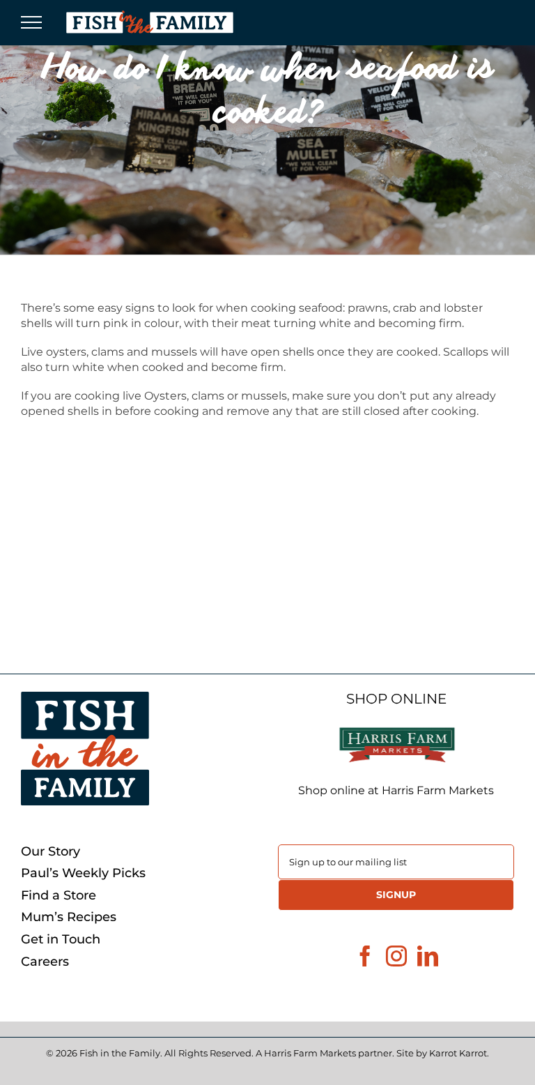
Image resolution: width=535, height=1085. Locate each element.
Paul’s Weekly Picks (83, 873)
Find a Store (58, 895)
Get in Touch (60, 939)
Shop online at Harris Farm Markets (396, 790)
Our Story (50, 851)
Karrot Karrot (458, 1053)
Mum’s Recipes (68, 917)
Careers (45, 962)
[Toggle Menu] (31, 22)
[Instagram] (396, 956)
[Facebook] (365, 956)
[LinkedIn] (427, 956)
